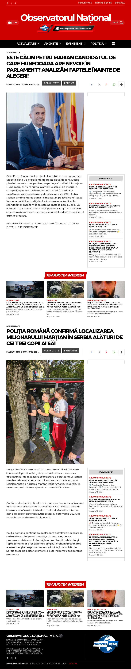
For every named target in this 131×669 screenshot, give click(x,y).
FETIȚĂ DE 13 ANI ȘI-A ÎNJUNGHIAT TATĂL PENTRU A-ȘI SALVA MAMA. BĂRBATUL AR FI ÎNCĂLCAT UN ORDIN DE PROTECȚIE (25, 305)
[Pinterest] (106, 85)
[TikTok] (15, 3)
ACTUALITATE (13, 52)
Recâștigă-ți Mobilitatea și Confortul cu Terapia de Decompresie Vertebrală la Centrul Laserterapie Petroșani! (103, 248)
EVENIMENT (52, 300)
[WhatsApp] (114, 85)
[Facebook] (7, 3)
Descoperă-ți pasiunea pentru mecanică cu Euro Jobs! (104, 207)
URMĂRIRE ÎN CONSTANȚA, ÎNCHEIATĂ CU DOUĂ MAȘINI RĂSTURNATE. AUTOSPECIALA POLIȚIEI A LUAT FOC (64, 305)
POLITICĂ (69, 83)
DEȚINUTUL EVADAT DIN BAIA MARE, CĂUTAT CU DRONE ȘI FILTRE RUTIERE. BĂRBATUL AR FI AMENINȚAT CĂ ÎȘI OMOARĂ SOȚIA (105, 306)
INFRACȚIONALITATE (96, 300)
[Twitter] (99, 85)
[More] (121, 85)
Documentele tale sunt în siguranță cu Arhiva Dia (103, 188)
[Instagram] (11, 3)
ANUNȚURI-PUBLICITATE (100, 185)
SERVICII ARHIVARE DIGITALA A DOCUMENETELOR (103, 226)
